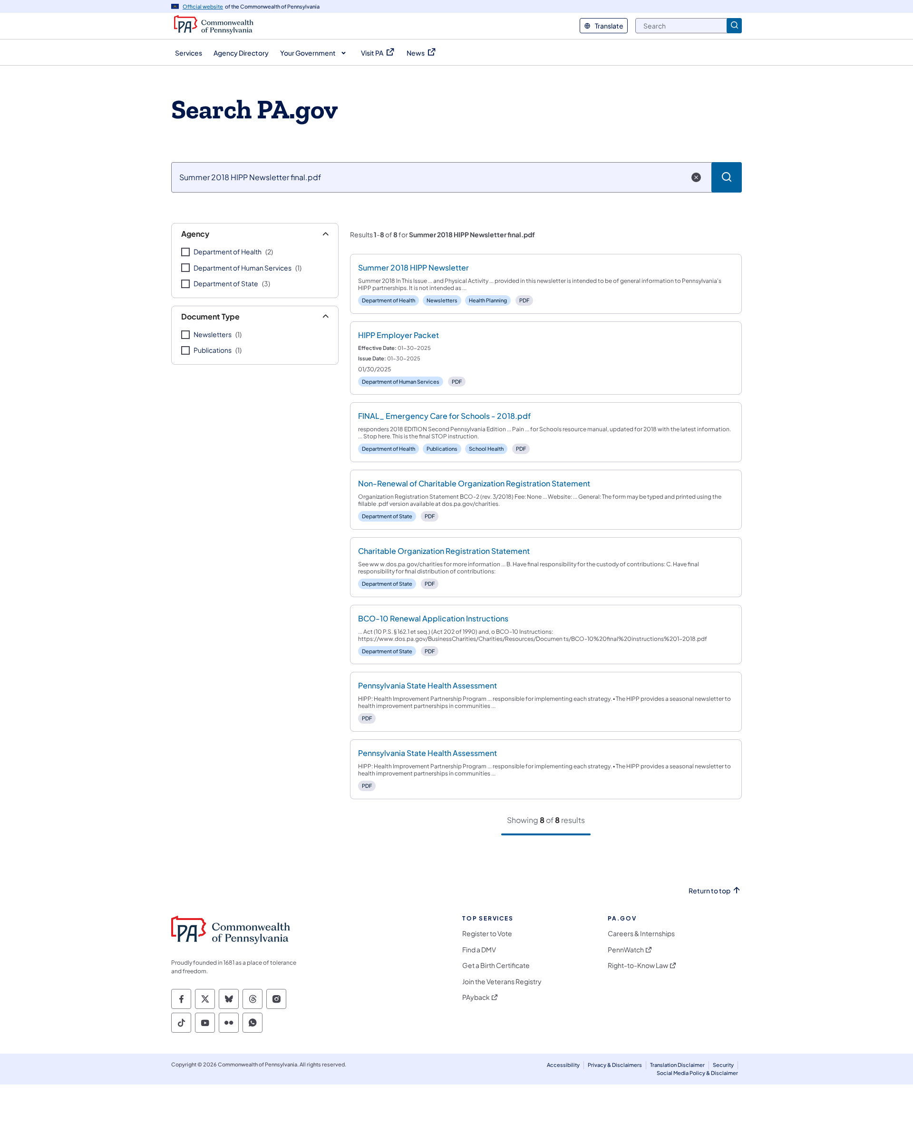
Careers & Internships (641, 934)
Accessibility (563, 1065)
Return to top (709, 891)
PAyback (476, 997)
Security (723, 1065)
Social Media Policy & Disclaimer (697, 1073)
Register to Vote (487, 934)
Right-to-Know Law (638, 965)
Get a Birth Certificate (496, 965)
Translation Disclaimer (677, 1065)
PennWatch (626, 950)
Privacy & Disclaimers (615, 1065)
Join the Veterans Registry (502, 982)
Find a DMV (479, 950)
